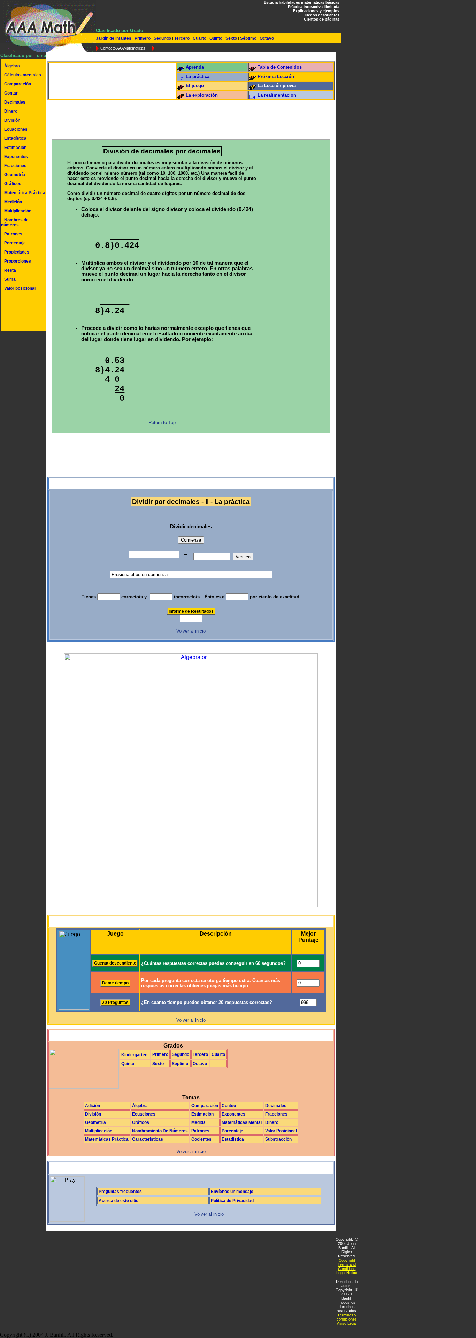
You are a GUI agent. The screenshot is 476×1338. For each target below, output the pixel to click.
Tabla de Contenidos (280, 67)
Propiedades (16, 252)
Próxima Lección (276, 76)
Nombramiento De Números (160, 1130)
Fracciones (15, 165)
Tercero (182, 38)
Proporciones (17, 261)
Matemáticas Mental (242, 1122)
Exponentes (16, 156)
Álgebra (12, 65)
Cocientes (201, 1139)
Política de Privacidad (232, 1200)
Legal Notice (346, 1273)
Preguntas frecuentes (120, 1191)
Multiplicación (17, 211)
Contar (11, 93)
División (12, 120)
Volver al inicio (191, 631)
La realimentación (277, 95)
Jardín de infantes (114, 38)
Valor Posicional (281, 1130)
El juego (195, 85)
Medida (198, 1122)
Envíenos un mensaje (232, 1191)
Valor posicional (20, 288)
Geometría (14, 174)
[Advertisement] (22, 315)
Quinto (215, 38)
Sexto (231, 38)
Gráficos (12, 183)
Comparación (17, 84)
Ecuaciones (16, 129)
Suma (10, 279)
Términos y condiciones (347, 1317)
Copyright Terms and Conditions (347, 1264)
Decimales (14, 102)
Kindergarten (134, 1054)
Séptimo (248, 38)
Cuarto (199, 38)
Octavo (266, 38)
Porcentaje (15, 243)
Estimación (15, 147)
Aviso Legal (346, 1323)
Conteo (229, 1105)
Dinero (10, 111)
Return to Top (162, 422)
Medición (13, 201)
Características (147, 1139)
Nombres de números (15, 222)
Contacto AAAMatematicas (122, 48)
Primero (142, 38)
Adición (92, 1105)
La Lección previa (277, 85)
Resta (10, 270)
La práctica (197, 76)
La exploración (202, 95)
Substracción (278, 1139)
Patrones (13, 234)
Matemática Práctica (24, 192)
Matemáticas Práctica (107, 1139)
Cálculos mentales (22, 75)
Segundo (162, 38)
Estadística (15, 138)
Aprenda (195, 67)
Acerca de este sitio (118, 1200)
